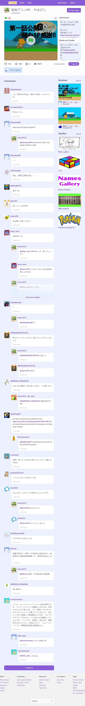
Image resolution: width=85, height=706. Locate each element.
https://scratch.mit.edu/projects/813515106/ (31, 421)
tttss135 (13, 201)
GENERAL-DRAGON (19, 584)
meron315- (16, 13)
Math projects (63, 209)
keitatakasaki (15, 302)
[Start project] (6, 18)
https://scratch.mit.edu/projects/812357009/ (69, 36)
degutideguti (15, 89)
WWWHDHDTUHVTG (19, 332)
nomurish (66, 104)
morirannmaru (16, 599)
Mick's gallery (63, 152)
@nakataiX (68, 50)
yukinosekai (15, 170)
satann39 (14, 216)
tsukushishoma (16, 472)
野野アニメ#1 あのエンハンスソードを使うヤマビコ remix (72, 102)
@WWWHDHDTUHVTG (29, 355)
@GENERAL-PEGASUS (30, 401)
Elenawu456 (15, 122)
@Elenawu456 (26, 142)
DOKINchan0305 (17, 533)
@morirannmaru (27, 640)
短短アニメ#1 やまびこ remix (72, 126)
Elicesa (13, 548)
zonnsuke (14, 455)
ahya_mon (14, 231)
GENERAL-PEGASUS (19, 381)
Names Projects (64, 190)
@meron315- (25, 269)
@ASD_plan (25, 655)
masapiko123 (67, 128)
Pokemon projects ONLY (67, 228)
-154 (60, 171)
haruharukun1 (23, 437)
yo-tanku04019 (16, 107)
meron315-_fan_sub (25, 396)
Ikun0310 (14, 488)
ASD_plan (21, 635)
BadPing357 (15, 414)
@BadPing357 (26, 442)
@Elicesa (24, 574)
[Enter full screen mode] (56, 18)
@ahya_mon (25, 251)
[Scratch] (12, 2)
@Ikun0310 (24, 508)
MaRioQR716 (15, 185)
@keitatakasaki (26, 322)
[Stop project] (9, 18)
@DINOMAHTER (71, 52)
